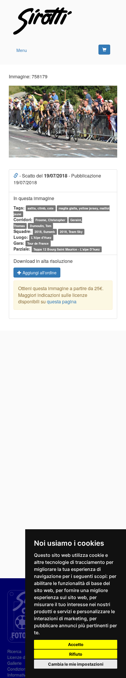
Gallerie (14, 663)
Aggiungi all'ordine (39, 272)
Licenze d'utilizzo (23, 657)
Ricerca (14, 651)
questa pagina (61, 301)
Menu (21, 50)
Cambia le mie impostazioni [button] (75, 664)
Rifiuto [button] (75, 654)
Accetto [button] (76, 644)
